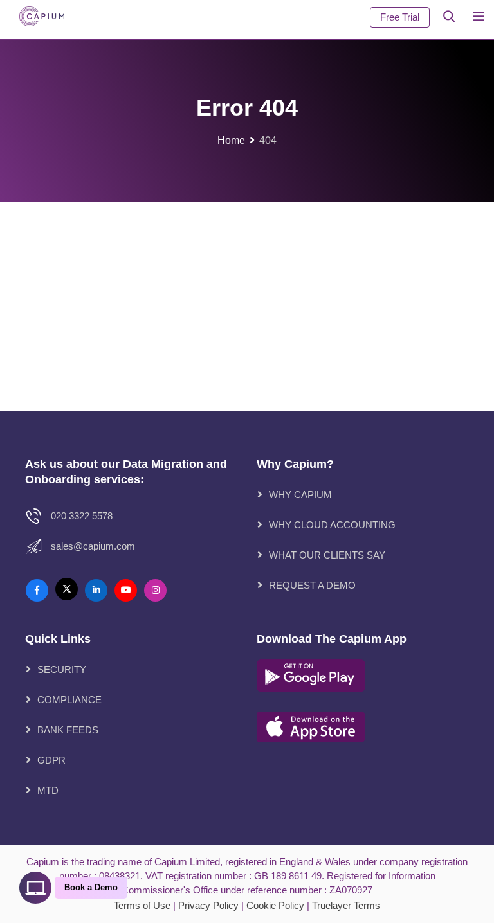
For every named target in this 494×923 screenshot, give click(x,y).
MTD (48, 790)
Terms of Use (142, 905)
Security (61, 669)
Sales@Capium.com (93, 546)
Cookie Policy (275, 905)
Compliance (69, 699)
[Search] (449, 16)
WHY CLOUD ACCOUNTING (332, 524)
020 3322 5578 (82, 515)
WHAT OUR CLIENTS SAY (327, 555)
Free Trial (399, 17)
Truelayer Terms (346, 905)
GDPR (51, 760)
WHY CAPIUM (300, 494)
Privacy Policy (208, 905)
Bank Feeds (67, 729)
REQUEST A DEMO (312, 585)
